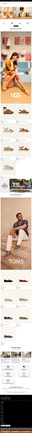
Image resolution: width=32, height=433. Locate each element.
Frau (21, 30)
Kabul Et (26, 431)
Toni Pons (13, 30)
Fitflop (17, 30)
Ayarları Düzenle (5, 431)
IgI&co (19, 196)
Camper (17, 196)
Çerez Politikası (8, 430)
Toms (19, 30)
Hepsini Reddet (16, 431)
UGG (11, 30)
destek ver (12, 383)
